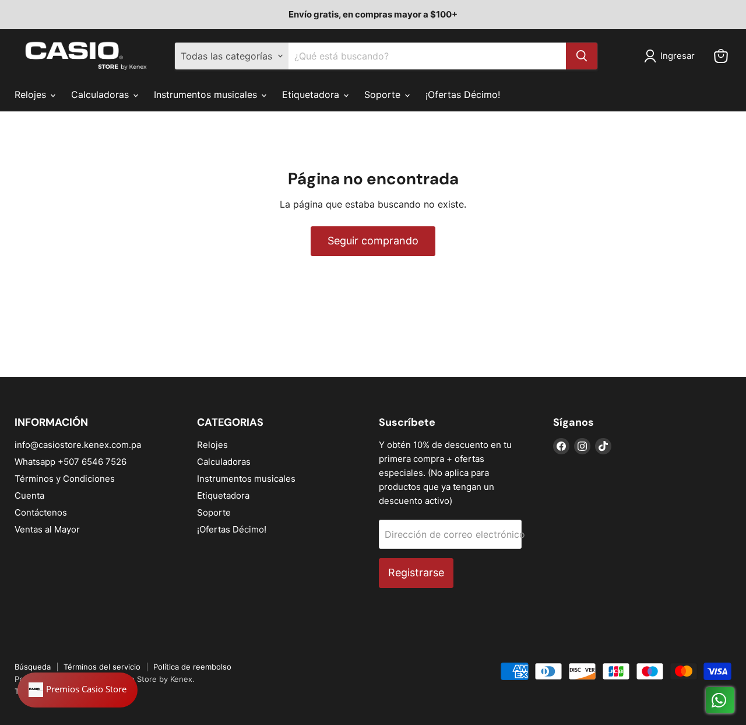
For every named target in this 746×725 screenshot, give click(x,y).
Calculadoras (101, 94)
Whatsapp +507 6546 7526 (70, 461)
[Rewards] (77, 690)
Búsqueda (33, 666)
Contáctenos (41, 512)
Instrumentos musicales (207, 94)
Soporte (383, 94)
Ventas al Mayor (47, 529)
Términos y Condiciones (65, 478)
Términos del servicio (102, 666)
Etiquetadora (312, 94)
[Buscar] (581, 56)
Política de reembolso (192, 666)
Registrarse (416, 572)
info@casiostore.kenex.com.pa (78, 444)
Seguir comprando (373, 240)
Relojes (32, 94)
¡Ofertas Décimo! (462, 94)
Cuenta (29, 495)
